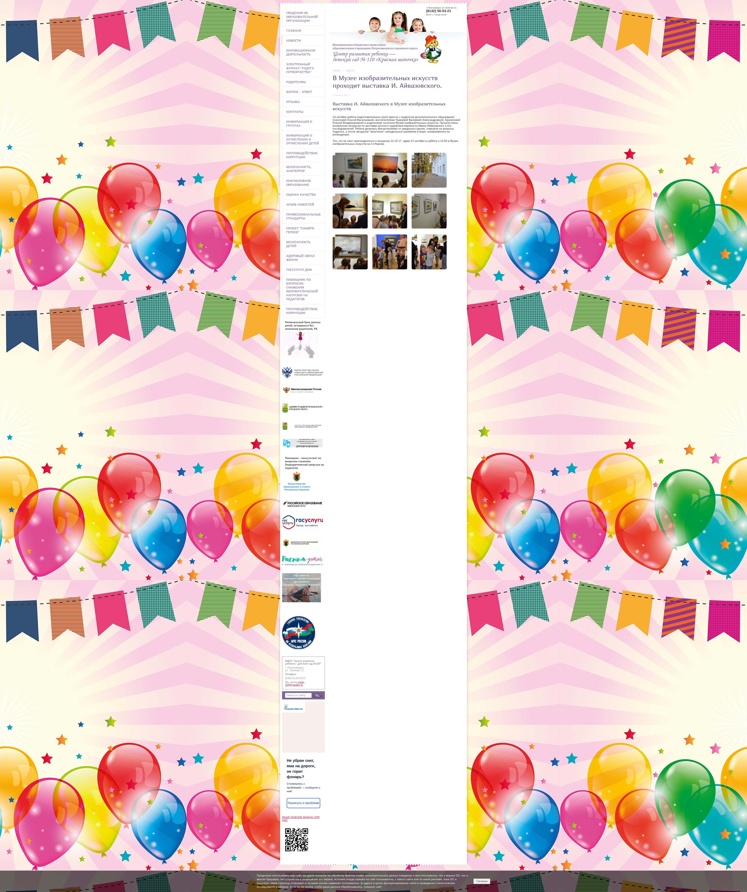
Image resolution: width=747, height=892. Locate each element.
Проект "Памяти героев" (300, 230)
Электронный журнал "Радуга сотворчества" (300, 68)
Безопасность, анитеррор (298, 169)
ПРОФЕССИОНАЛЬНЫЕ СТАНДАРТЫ (303, 216)
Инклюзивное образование (298, 183)
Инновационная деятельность (300, 52)
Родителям (296, 82)
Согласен (481, 881)
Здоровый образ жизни (300, 258)
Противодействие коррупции (302, 155)
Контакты (294, 112)
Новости (293, 40)
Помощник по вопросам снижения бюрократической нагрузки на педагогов (302, 289)
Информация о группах (299, 123)
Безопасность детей (298, 244)
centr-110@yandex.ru (294, 683)
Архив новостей (300, 204)
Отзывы (293, 102)
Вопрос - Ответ (299, 92)
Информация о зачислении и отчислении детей (302, 139)
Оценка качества (301, 194)
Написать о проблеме (303, 803)
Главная (293, 30)
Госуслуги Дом (299, 270)
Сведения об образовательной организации (302, 17)
